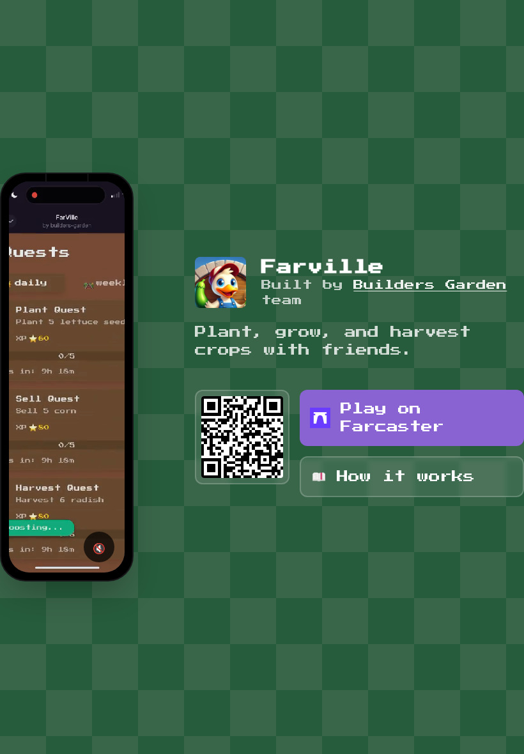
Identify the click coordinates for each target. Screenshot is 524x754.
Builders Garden (430, 285)
